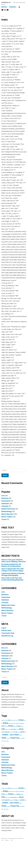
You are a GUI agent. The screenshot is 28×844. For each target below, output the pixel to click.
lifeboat (6, 729)
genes (12, 723)
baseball (6, 720)
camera (12, 720)
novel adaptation (5, 732)
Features (12, 7)
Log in (3, 628)
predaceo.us (5, 2)
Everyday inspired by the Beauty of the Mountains (11, 565)
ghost (14, 723)
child (14, 720)
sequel (22, 732)
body (9, 720)
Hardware (5, 504)
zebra (5, 809)
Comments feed (7, 633)
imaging (18, 726)
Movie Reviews (7, 514)
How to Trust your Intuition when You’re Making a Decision (13, 561)
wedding (22, 738)
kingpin (22, 726)
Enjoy (5, 723)
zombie (7, 809)
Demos (4, 7)
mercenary (13, 729)
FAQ (2, 840)
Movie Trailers (7, 517)
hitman (6, 726)
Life (3, 729)
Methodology (6, 511)
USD (12, 840)
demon (17, 720)
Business (5, 498)
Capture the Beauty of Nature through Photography (12, 574)
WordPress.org (7, 636)
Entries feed (6, 630)
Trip (17, 738)
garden (9, 723)
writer (2, 809)
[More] (19, 7)
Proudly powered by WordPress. (15, 838)
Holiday (10, 726)
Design (21, 720)
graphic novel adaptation (20, 723)
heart (3, 726)
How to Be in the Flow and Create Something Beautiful (12, 579)
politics (11, 732)
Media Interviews (8, 509)
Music (21, 729)
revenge (15, 732)
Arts (3, 496)
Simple (5, 735)
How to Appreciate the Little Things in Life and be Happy (12, 570)
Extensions (5, 501)
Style (17, 735)
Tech (3, 738)
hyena (15, 726)
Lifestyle (4, 506)
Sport (12, 735)
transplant (8, 738)
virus (20, 738)
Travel (3, 519)
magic (9, 729)
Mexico (17, 729)
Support (7, 840)
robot (19, 732)
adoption (3, 720)
